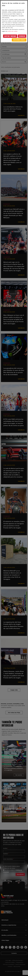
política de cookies (12, 31)
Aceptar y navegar (10, 36)
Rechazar (22, 36)
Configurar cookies (19, 40)
